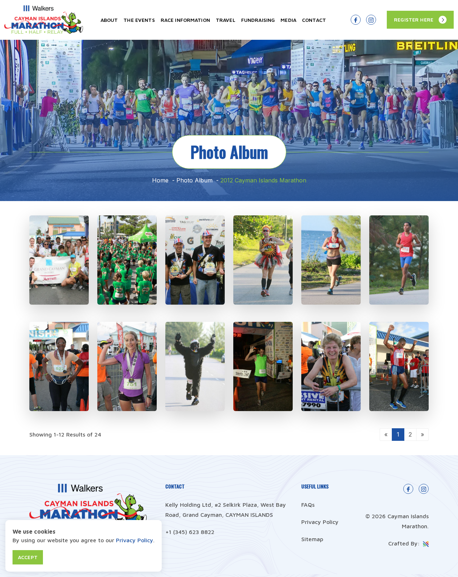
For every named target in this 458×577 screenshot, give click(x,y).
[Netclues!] (425, 543)
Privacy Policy (319, 522)
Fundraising (258, 20)
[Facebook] (355, 19)
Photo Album (194, 180)
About (109, 20)
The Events (139, 20)
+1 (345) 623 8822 (189, 532)
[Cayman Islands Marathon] (43, 31)
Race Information (185, 20)
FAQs (308, 504)
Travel (225, 20)
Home (160, 180)
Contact (314, 20)
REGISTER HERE (413, 19)
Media (288, 20)
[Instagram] (371, 19)
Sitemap (312, 539)
